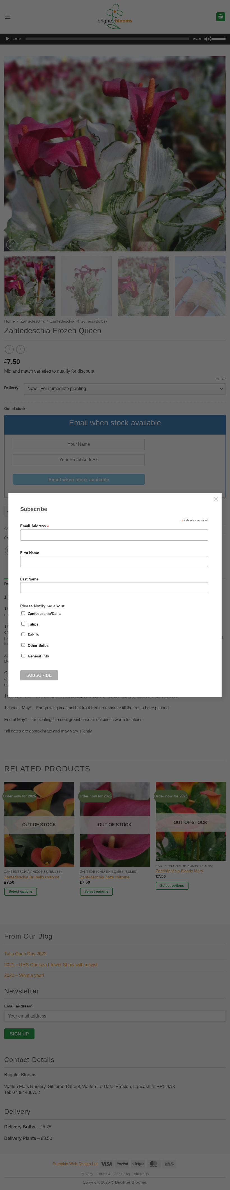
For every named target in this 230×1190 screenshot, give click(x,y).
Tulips (33, 624)
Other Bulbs (38, 646)
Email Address (34, 526)
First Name (29, 553)
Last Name (29, 579)
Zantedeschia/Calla (44, 614)
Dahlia (33, 635)
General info (38, 656)
